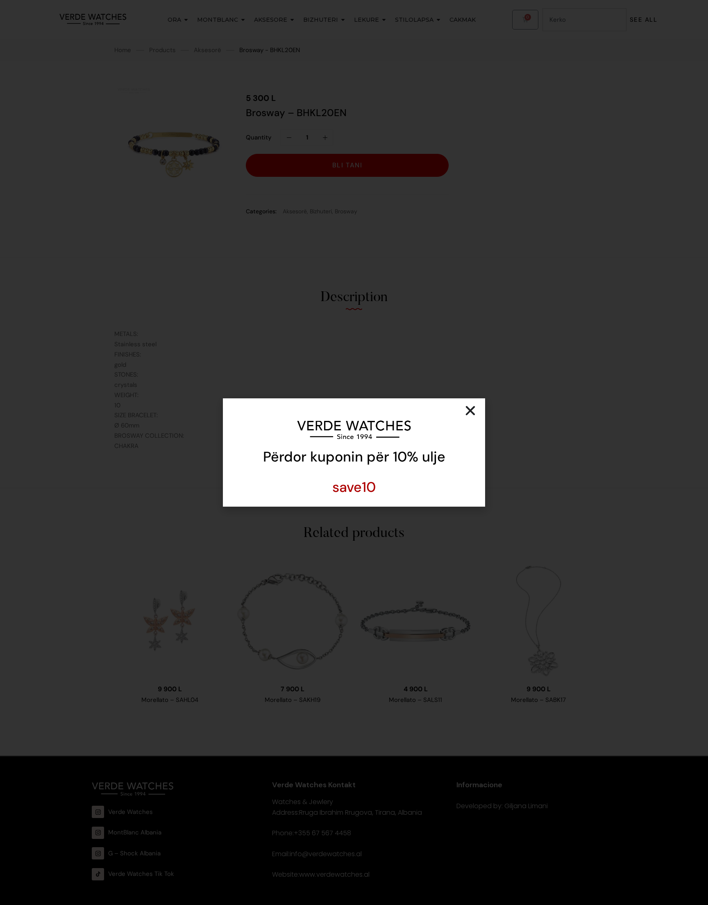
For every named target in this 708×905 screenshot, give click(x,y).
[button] (470, 410)
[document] (354, 452)
